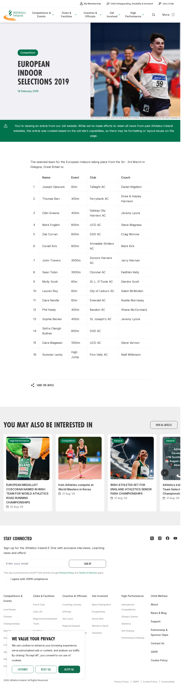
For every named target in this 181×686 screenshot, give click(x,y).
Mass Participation (101, 604)
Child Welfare (159, 595)
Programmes (98, 611)
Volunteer (97, 633)
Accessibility (168, 681)
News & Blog (159, 612)
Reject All (46, 669)
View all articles (164, 425)
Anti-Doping (127, 630)
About (154, 604)
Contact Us (157, 643)
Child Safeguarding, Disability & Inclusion (131, 3)
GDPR (154, 651)
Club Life (37, 611)
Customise (23, 669)
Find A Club (39, 604)
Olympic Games (129, 616)
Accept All (69, 669)
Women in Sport (100, 625)
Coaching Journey (71, 604)
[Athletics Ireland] (15, 14)
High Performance (132, 595)
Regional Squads (71, 625)
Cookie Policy (159, 660)
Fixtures (8, 616)
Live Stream (10, 609)
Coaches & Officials (74, 595)
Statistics (126, 623)
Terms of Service (88, 572)
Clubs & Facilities (43, 595)
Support (155, 621)
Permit (7, 666)
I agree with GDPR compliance (29, 578)
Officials (66, 611)
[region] (46, 655)
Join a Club (168, 3)
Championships (12, 623)
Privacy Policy (66, 572)
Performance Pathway (132, 638)
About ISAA (97, 618)
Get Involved (100, 595)
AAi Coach (67, 618)
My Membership (92, 3)
